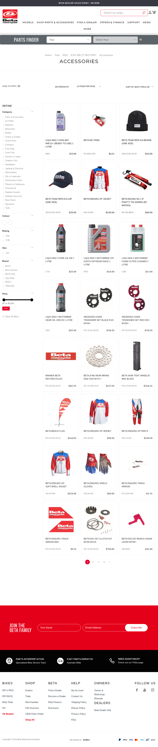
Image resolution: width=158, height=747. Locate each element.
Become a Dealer (57, 696)
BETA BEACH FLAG (55, 430)
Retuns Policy (78, 708)
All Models (8, 714)
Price (5, 294)
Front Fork (10, 152)
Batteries (9, 125)
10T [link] (7, 253)
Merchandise (11, 172)
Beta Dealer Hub (102, 710)
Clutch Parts (11, 141)
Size (4, 248)
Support (133, 22)
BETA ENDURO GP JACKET (97, 199)
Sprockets (10, 204)
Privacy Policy (78, 714)
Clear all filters (11, 316)
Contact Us (77, 696)
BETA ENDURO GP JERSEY (97, 430)
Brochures (53, 708)
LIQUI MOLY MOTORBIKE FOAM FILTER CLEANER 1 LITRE (135, 260)
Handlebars (10, 164)
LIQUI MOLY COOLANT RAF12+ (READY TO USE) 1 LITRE (59, 143)
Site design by (75, 740)
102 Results (62, 87)
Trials (28, 696)
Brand (5, 261)
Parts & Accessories (15, 117)
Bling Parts (10, 129)
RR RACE (7, 696)
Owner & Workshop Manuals (99, 694)
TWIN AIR (10, 286)
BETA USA (10, 274)
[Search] (143, 13)
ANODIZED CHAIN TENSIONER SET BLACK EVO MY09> (99, 319)
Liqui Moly (10, 278)
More (87, 29)
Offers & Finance (112, 22)
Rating (5, 231)
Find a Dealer (55, 690)
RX (4, 708)
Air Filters (10, 121)
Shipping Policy (79, 702)
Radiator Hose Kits (14, 196)
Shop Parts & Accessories (55, 22)
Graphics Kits (11, 160)
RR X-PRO (8, 690)
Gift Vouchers (32, 708)
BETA (8, 266)
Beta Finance (55, 702)
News (147, 22)
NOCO (8, 282)
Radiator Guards (13, 192)
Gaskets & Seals (13, 156)
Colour (5, 216)
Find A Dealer (87, 22)
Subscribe (136, 627)
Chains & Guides (13, 137)
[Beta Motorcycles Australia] (10, 16)
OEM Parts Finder (34, 714)
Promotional (11, 188)
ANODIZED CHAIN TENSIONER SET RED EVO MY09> (135, 319)
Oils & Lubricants (13, 176)
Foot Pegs (10, 149)
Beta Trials (7, 702)
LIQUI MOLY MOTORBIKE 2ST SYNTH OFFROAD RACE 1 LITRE (99, 260)
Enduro (29, 690)
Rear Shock (11, 200)
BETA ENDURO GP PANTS (135, 430)
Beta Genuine (11, 270)
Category (7, 112)
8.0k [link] (8, 240)
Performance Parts (14, 180)
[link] (4, 222)
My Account (77, 690)
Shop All (29, 719)
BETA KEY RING (92, 140)
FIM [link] (7, 236)
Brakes (9, 133)
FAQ (73, 719)
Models (28, 22)
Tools (8, 208)
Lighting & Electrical (14, 168)
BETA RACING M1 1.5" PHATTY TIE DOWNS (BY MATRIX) (134, 202)
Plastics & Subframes (15, 184)
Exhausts (10, 145)
